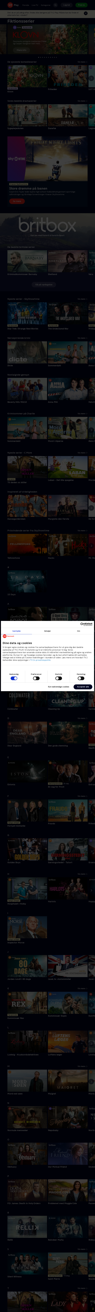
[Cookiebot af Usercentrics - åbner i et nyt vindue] (82, 624)
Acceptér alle (83, 687)
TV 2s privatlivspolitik (40, 660)
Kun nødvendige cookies (58, 687)
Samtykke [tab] (16, 631)
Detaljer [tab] (47, 631)
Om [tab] (78, 631)
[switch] (36, 678)
